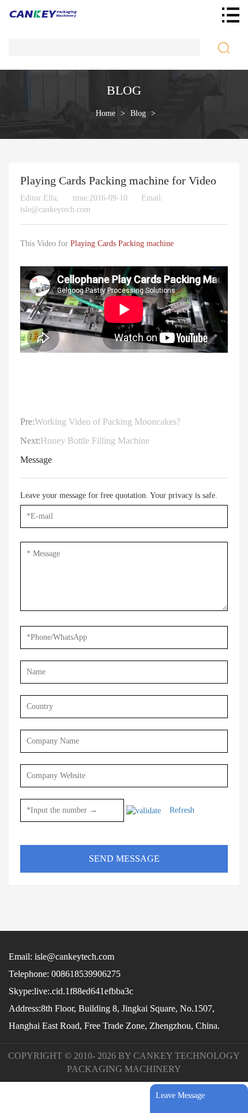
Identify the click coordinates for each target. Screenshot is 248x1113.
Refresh (182, 810)
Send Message (124, 858)
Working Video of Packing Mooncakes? (108, 422)
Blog (138, 113)
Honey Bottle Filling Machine (94, 441)
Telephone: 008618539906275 (65, 974)
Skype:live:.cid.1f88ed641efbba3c (71, 991)
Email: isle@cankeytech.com (61, 956)
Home (105, 113)
